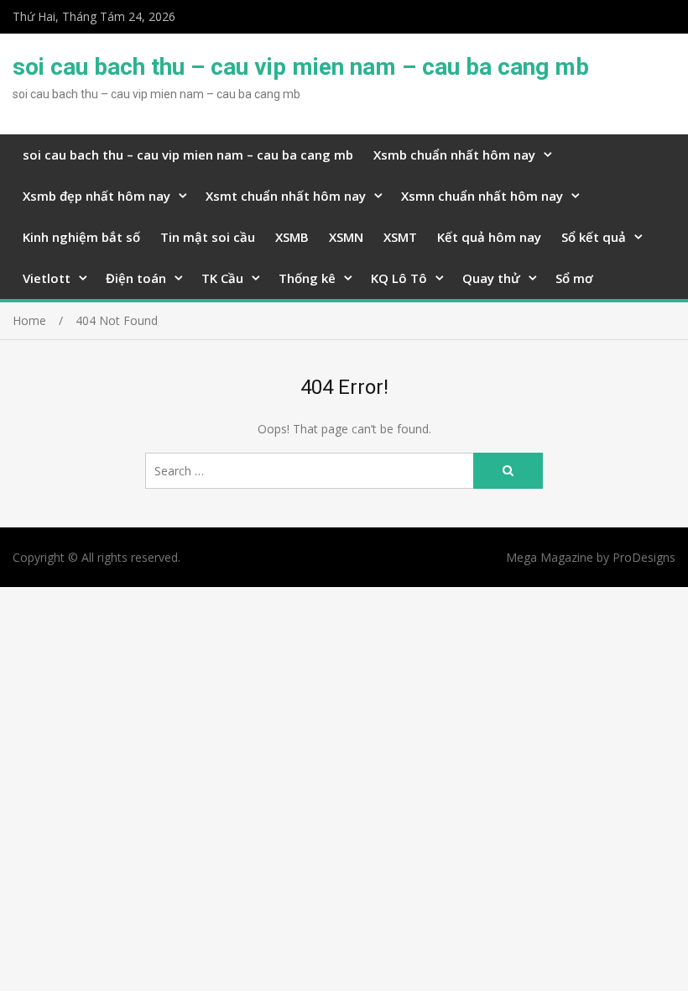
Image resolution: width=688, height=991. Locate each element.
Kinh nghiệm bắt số (81, 236)
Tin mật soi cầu (207, 236)
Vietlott (46, 278)
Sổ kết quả (593, 236)
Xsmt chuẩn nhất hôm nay (286, 195)
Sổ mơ (574, 278)
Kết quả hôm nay (489, 236)
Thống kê (307, 278)
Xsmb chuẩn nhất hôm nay (454, 154)
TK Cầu (222, 278)
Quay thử (491, 278)
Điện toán (136, 278)
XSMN (346, 236)
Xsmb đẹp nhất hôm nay (96, 195)
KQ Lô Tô (399, 278)
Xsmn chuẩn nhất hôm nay (482, 195)
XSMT (400, 236)
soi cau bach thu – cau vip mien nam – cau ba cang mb (301, 67)
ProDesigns (643, 557)
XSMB (292, 236)
